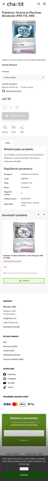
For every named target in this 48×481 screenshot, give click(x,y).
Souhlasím (24, 475)
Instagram (12, 378)
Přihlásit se (24, 440)
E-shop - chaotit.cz (13, 454)
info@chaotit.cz (9, 318)
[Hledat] (39, 4)
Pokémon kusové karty (30, 174)
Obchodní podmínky (11, 355)
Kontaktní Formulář (11, 327)
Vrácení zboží (8, 350)
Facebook (12, 374)
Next (43, 214)
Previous (39, 214)
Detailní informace (9, 64)
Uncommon (25, 187)
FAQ (4, 342)
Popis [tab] (7, 142)
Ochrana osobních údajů (13, 359)
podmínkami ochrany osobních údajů (24, 425)
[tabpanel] (24, 252)
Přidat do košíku (17, 115)
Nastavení (24, 469)
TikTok (10, 387)
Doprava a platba (10, 346)
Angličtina (24, 178)
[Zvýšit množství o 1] (17, 107)
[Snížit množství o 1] (5, 107)
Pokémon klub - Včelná (33, 454)
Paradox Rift (25, 198)
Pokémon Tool (26, 183)
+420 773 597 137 (10, 322)
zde (27, 464)
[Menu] (3, 3)
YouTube (11, 383)
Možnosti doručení (14, 91)
